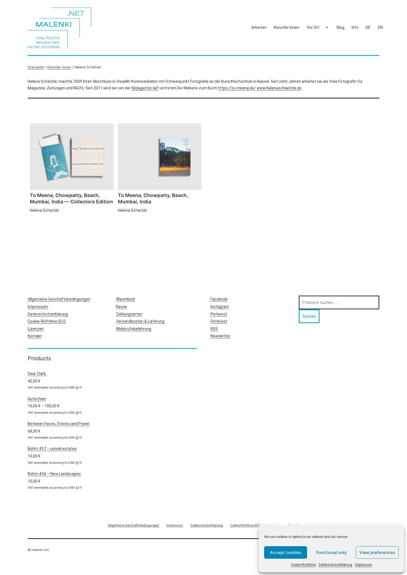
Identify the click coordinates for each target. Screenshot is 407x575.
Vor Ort (313, 27)
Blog (340, 27)
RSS (214, 329)
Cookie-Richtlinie (303, 565)
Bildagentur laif (145, 88)
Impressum (363, 565)
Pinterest (218, 314)
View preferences (377, 552)
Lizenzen (36, 329)
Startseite (36, 67)
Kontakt (35, 336)
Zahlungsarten (129, 314)
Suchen (309, 316)
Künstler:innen (286, 27)
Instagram (219, 306)
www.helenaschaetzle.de (279, 88)
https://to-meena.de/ (237, 88)
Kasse (121, 306)
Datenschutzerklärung (335, 565)
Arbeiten (259, 27)
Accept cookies (285, 552)
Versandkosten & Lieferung (140, 321)
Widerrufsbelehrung (133, 329)
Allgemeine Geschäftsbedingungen (59, 299)
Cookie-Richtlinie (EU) (47, 321)
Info (355, 27)
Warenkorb (125, 299)
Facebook (219, 299)
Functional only (331, 552)
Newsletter (220, 336)
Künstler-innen (59, 67)
